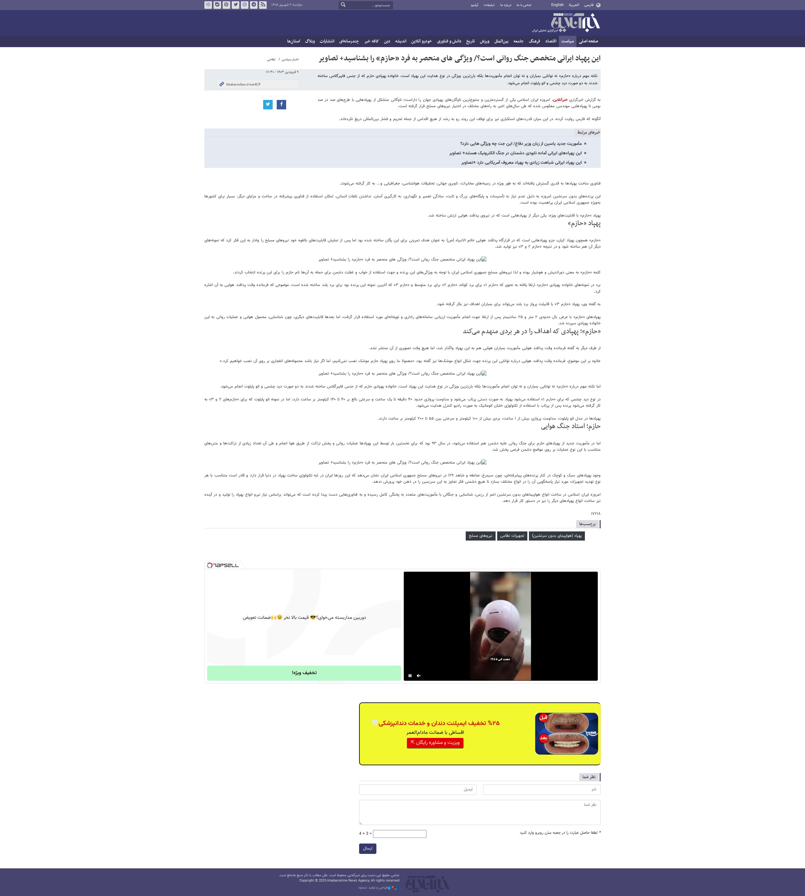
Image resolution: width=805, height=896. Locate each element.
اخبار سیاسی (290, 59)
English (557, 5)
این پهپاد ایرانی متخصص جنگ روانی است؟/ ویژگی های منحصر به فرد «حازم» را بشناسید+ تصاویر (459, 58)
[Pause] (410, 675)
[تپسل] (210, 565)
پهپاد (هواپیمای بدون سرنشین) (557, 536)
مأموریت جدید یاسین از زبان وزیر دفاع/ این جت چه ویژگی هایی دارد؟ (521, 143)
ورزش (484, 41)
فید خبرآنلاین (263, 5)
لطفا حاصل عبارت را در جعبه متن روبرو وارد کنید (560, 833)
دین (387, 41)
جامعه (519, 41)
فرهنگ (534, 41)
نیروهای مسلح (480, 536)
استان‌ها (293, 41)
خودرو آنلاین (421, 41)
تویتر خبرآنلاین (235, 5)
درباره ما (505, 5)
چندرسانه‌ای (349, 41)
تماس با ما (524, 5)
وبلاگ (310, 41)
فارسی (588, 5)
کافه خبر (371, 41)
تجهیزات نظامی (512, 536)
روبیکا (208, 5)
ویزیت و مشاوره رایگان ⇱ (435, 743)
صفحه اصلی (588, 41)
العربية (574, 5)
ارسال (367, 848)
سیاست (567, 41)
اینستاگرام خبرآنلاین (244, 5)
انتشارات (327, 41)
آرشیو (474, 5)
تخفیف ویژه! (304, 673)
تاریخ (470, 41)
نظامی (271, 59)
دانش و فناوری (449, 41)
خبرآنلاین (566, 23)
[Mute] (419, 675)
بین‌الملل (501, 41)
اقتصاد (550, 41)
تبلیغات (489, 5)
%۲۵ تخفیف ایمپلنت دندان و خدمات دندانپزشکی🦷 (435, 723)
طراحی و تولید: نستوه (373, 887)
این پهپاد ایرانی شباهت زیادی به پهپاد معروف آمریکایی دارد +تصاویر (521, 162)
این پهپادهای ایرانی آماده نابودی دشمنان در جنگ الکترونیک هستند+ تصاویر (515, 153)
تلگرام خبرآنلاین (254, 5)
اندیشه (400, 41)
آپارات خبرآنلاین (226, 5)
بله (217, 5)
